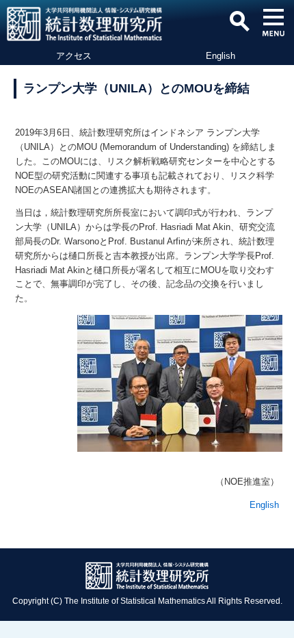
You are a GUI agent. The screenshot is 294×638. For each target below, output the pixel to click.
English (220, 56)
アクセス (74, 56)
